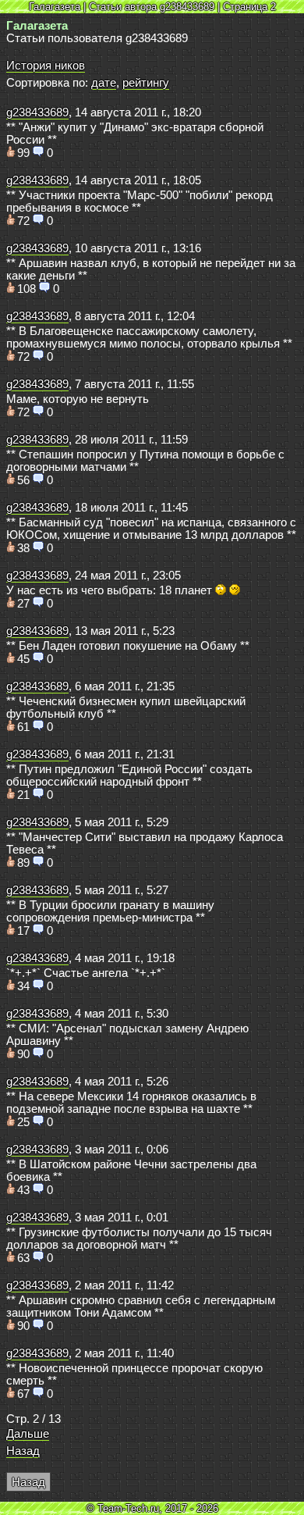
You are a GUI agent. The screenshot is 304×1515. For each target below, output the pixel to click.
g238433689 (37, 112)
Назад (23, 1451)
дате (103, 83)
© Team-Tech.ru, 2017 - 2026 (152, 1508)
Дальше (27, 1434)
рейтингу (145, 83)
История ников (45, 65)
